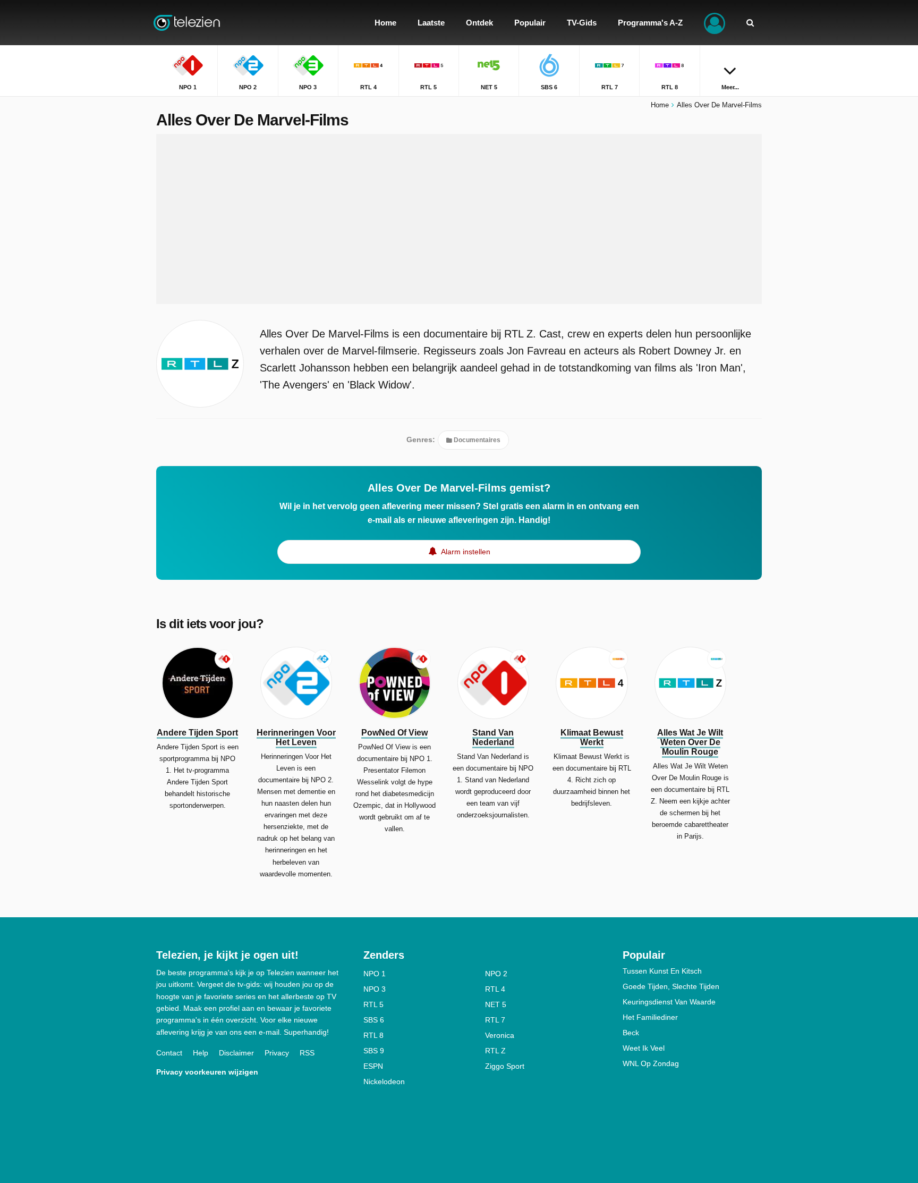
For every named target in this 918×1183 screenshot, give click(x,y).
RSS (307, 1053)
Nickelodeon (384, 1081)
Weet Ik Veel (644, 1048)
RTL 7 (495, 1020)
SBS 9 (373, 1050)
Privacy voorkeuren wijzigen (207, 1072)
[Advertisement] (459, 219)
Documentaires (476, 440)
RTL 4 (495, 989)
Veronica (499, 1035)
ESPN (373, 1066)
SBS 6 (373, 1020)
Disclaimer (236, 1053)
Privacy (277, 1053)
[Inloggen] (714, 22)
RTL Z (495, 1050)
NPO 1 (374, 973)
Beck (631, 1032)
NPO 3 (374, 989)
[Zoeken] (750, 22)
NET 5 (495, 1004)
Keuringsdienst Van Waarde (669, 1002)
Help (200, 1053)
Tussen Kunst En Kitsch (662, 971)
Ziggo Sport (504, 1066)
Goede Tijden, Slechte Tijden (671, 986)
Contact (169, 1053)
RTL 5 (373, 1004)
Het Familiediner (650, 1017)
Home (660, 105)
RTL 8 (373, 1035)
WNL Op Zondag (651, 1063)
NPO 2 (496, 973)
